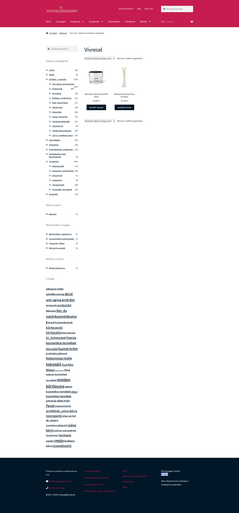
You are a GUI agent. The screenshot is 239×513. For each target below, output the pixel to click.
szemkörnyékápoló (56, 425)
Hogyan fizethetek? (93, 484)
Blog (139, 8)
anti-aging (53, 300)
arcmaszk (51, 305)
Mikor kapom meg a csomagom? (99, 491)
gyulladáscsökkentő (56, 353)
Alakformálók (58, 166)
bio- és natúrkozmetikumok (61, 316)
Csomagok (61, 21)
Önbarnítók (57, 175)
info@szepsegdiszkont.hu (60, 481)
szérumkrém (69, 430)
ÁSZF (125, 471)
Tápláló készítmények (61, 130)
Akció (48, 21)
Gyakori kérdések (126, 8)
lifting (67, 370)
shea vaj (67, 416)
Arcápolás (75, 21)
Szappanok (57, 180)
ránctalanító (54, 416)
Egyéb (51, 74)
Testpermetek (58, 185)
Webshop (63, 33)
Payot (50, 406)
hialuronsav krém (59, 358)
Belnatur (53, 214)
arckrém (68, 300)
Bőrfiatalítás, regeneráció (60, 234)
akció (69, 294)
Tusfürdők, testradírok (62, 189)
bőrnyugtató (68, 332)
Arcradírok (56, 93)
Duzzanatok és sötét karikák (61, 239)
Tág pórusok (57, 126)
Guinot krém (68, 348)
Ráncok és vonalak (57, 248)
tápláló (50, 441)
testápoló (65, 435)
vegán (59, 440)
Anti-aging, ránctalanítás (63, 84)
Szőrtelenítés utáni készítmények (57, 155)
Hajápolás (53, 194)
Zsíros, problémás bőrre (62, 135)
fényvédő (52, 349)
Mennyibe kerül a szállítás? (97, 477)
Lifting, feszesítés (60, 117)
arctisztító (64, 305)
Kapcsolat (149, 8)
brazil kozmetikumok (60, 322)
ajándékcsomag (55, 294)
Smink (51, 70)
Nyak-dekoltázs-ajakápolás (61, 149)
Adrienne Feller (55, 289)
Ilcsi (64, 365)
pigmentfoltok (63, 406)
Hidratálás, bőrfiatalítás (63, 171)
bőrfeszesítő (54, 328)
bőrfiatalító (53, 332)
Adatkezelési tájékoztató (135, 476)
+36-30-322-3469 (56, 488)
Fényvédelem (114, 21)
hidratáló (53, 364)
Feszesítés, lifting (56, 243)
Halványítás (57, 107)
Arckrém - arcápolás (57, 79)
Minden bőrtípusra (57, 268)
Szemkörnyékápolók (61, 121)
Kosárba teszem (96, 107)
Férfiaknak (130, 21)
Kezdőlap (53, 33)
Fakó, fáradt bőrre (60, 102)
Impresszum (129, 481)
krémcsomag (59, 370)
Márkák (143, 21)
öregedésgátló (62, 446)
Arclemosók (57, 89)
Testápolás (94, 21)
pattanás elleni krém (58, 400)
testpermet (52, 435)
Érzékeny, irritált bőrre (61, 98)
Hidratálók (56, 112)
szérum (58, 430)
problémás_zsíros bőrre (61, 411)
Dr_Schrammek (56, 338)
